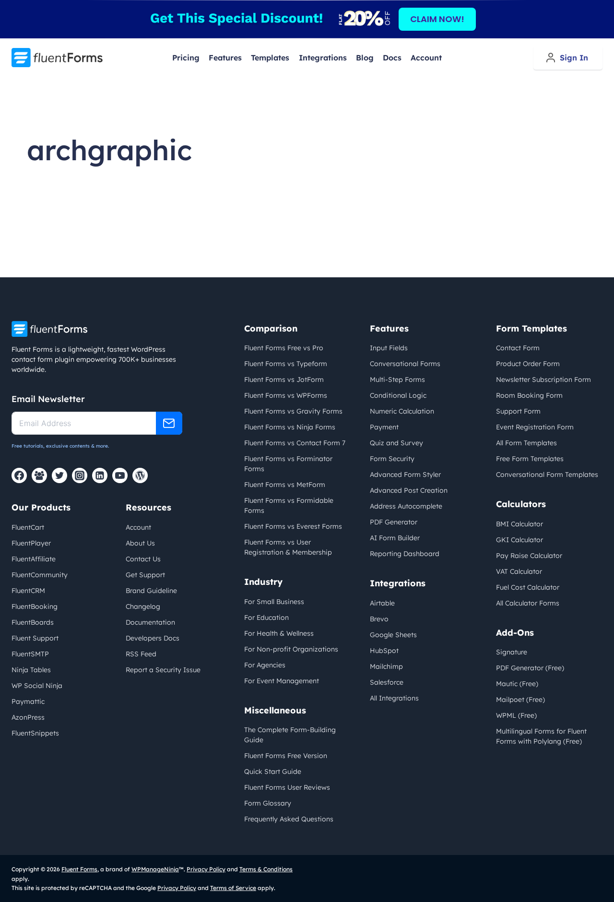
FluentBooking (35, 606)
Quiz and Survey (396, 443)
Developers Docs (152, 638)
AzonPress (28, 717)
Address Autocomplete (406, 506)
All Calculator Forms (527, 603)
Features (225, 57)
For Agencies (264, 665)
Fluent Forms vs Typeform (285, 363)
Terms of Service (233, 887)
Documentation (150, 622)
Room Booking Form (529, 395)
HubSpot (384, 650)
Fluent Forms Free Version (285, 755)
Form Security (392, 458)
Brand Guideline (151, 590)
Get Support (145, 574)
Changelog (143, 606)
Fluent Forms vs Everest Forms (293, 526)
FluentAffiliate (34, 559)
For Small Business (274, 601)
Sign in (574, 57)
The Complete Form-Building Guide (290, 734)
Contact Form (518, 348)
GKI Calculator (519, 539)
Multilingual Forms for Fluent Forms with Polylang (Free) (541, 736)
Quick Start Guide (272, 771)
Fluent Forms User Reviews (287, 787)
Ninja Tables (31, 669)
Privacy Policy (206, 869)
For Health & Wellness (279, 633)
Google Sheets (393, 634)
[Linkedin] (99, 475)
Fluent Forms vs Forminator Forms (288, 463)
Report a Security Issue (163, 669)
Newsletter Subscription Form (543, 379)
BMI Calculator (519, 524)
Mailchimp (386, 666)
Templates (270, 57)
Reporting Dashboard (404, 553)
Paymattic (28, 701)
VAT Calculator (519, 571)
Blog (365, 57)
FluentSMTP (30, 654)
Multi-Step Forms (397, 379)
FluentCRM (28, 590)
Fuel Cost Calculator (527, 587)
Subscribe (169, 423)
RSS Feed (141, 654)
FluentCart (28, 527)
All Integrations (394, 698)
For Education (266, 617)
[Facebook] (19, 475)
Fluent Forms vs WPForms (285, 395)
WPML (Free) (516, 715)
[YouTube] (120, 475)
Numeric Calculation (402, 411)
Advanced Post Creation (409, 490)
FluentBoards (33, 622)
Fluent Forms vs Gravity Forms (293, 411)
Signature (511, 652)
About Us (140, 543)
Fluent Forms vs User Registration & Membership (288, 547)
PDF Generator (393, 522)
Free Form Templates (530, 458)
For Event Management (281, 680)
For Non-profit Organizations (291, 649)
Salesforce (386, 682)
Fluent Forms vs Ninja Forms (289, 427)
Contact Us (143, 559)
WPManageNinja (155, 869)
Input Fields (389, 348)
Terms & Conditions (266, 869)
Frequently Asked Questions (288, 819)
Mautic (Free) (517, 683)
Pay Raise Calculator (529, 555)
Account (426, 57)
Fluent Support (35, 638)
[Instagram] (79, 475)
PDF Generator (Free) (530, 668)
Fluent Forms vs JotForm (284, 379)
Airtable (382, 603)
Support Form (518, 411)
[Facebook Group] (39, 475)
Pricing (186, 57)
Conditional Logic (398, 395)
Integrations (323, 57)
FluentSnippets (35, 733)
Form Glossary (267, 803)
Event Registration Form (535, 427)
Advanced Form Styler (405, 474)
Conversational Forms (405, 363)
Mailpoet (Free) (520, 699)
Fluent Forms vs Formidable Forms (288, 505)
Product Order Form (528, 363)
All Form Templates (526, 443)
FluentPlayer (31, 543)
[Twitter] (59, 475)
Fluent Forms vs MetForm (284, 484)
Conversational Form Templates (547, 474)
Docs (392, 57)
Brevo (379, 619)
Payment (384, 427)
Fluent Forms (79, 869)
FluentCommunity (40, 574)
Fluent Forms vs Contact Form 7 (294, 443)
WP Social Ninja (37, 685)
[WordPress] (140, 475)
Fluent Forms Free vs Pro (283, 348)
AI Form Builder (395, 538)
